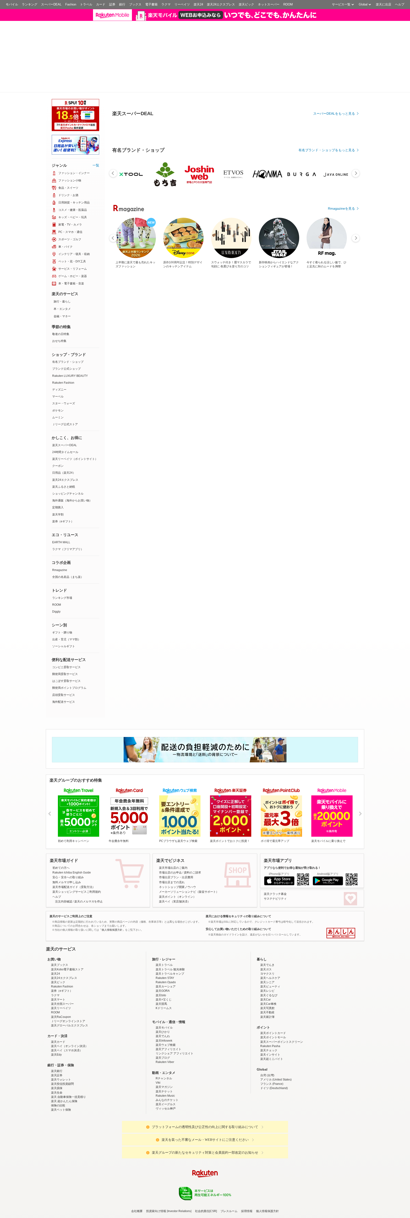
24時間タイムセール (65, 496)
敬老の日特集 (60, 378)
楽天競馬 (161, 1048)
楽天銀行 (56, 1115)
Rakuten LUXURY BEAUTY (70, 420)
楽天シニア (267, 1026)
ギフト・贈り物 (62, 677)
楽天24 (198, 4)
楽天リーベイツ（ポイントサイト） (75, 503)
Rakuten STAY (165, 1022)
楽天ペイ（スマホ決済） (66, 1094)
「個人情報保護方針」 (112, 974)
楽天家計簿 (267, 1061)
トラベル (86, 4)
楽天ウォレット (61, 1124)
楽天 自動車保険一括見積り (68, 1141)
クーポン (58, 510)
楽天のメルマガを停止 (88, 946)
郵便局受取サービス (65, 718)
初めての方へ (61, 912)
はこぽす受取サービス (66, 725)
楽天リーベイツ (61, 1052)
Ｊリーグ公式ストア (65, 468)
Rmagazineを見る (341, 639)
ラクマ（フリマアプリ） (68, 593)
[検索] (314, 18)
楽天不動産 (267, 1056)
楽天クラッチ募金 (275, 938)
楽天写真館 (267, 1052)
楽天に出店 (383, 4)
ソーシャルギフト (63, 690)
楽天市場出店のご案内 (173, 912)
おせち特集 (59, 385)
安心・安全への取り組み (68, 921)
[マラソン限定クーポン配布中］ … (233, 474)
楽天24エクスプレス (221, 4)
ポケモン (58, 455)
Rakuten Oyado (166, 1026)
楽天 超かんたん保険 (64, 1145)
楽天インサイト (270, 1099)
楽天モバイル (164, 1072)
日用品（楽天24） (63, 517)
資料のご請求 (192, 917)
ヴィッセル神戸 (166, 1153)
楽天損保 (56, 1132)
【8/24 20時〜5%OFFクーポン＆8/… (312, 474)
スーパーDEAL (51, 4)
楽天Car (265, 1044)
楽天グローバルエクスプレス (69, 1070)
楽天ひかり (163, 1076)
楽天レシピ (267, 1035)
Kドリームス (164, 1052)
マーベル (58, 441)
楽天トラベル (164, 1009)
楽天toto (161, 1039)
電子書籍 (151, 4)
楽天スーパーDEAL (64, 489)
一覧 (96, 210)
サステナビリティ (275, 943)
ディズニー (59, 434)
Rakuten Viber (165, 1106)
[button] (343, 18)
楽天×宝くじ (164, 1044)
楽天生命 (56, 1137)
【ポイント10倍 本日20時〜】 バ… (180, 474)
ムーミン (58, 461)
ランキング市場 (62, 642)
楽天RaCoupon (61, 1061)
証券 (112, 4)
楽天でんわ (163, 1080)
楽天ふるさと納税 (63, 531)
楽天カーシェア (166, 1031)
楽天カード (58, 1086)
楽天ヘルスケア (270, 1022)
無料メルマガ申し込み (66, 926)
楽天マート (58, 1044)
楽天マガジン (164, 1131)
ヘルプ (399, 4)
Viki (158, 1127)
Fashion (70, 4)
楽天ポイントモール (273, 1081)
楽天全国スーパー (62, 1048)
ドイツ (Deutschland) (274, 1132)
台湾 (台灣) (267, 1119)
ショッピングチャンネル (68, 538)
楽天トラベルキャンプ (170, 1018)
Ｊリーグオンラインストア (68, 1065)
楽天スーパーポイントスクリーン (281, 1086)
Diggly (56, 656)
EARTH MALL (61, 586)
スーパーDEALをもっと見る (334, 206)
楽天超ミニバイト (271, 1103)
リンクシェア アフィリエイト (174, 1098)
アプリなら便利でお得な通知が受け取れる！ (292, 912)
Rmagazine (59, 614)
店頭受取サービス (63, 739)
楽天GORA (163, 1035)
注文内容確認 (63, 946)
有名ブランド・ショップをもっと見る (326, 373)
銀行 (122, 4)
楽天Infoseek (164, 1085)
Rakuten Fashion (63, 427)
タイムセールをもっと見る (335, 504)
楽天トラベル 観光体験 (170, 1013)
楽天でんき (267, 1009)
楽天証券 (56, 1119)
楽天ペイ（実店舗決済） (174, 946)
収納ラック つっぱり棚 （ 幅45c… (286, 474)
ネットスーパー (269, 4)
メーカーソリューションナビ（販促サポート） (189, 936)
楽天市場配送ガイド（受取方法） (73, 931)
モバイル (12, 4)
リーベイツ (182, 4)
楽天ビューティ (270, 1031)
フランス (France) (271, 1128)
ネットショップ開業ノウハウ (177, 931)
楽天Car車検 (268, 1048)
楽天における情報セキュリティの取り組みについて (238, 960)
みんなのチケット (167, 1144)
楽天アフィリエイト (168, 1093)
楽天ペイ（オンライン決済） (69, 1090)
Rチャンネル (164, 1122)
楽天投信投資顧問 (62, 1128)
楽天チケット (164, 1136)
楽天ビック (246, 4)
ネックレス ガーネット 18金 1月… (339, 474)
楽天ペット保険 (61, 1154)
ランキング (29, 4)
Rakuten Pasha (270, 1090)
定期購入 (58, 552)
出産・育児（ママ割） (66, 683)
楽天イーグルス (166, 1148)
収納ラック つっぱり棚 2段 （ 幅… (259, 474)
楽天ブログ (163, 1102)
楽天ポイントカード (273, 1077)
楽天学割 (58, 559)
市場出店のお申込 (170, 917)
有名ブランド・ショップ (68, 406)
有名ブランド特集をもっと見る (331, 577)
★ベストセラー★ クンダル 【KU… (127, 474)
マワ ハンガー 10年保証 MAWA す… (207, 474)
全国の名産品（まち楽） (68, 621)
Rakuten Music (165, 1140)
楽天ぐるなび (268, 1039)
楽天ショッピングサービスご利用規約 (76, 936)
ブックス (135, 4)
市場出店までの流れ (172, 926)
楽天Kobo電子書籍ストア (67, 1013)
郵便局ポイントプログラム (69, 732)
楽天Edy (56, 1099)
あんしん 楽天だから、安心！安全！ (340, 977)
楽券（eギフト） (63, 565)
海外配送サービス (63, 746)
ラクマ (166, 4)
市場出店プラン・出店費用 (176, 921)
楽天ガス (266, 1013)
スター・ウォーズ (63, 447)
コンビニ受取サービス (66, 711)
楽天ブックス (59, 1009)
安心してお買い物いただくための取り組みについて (238, 973)
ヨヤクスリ (267, 1018)
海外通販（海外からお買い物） (72, 545)
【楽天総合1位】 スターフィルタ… (153, 474)
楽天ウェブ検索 (166, 1089)
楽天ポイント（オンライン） (177, 941)
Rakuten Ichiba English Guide (71, 917)
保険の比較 (58, 1150)
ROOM (288, 4)
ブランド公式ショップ (66, 413)
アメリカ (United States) (276, 1124)
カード (100, 4)
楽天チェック (268, 1094)
